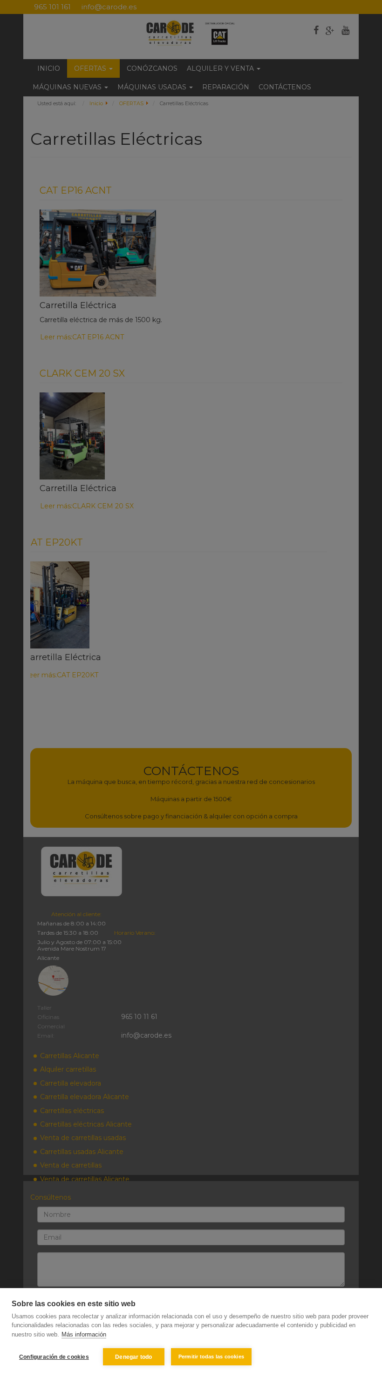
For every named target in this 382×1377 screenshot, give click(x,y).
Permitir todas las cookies (211, 1356)
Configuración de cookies (54, 1357)
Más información (83, 1334)
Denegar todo (133, 1357)
